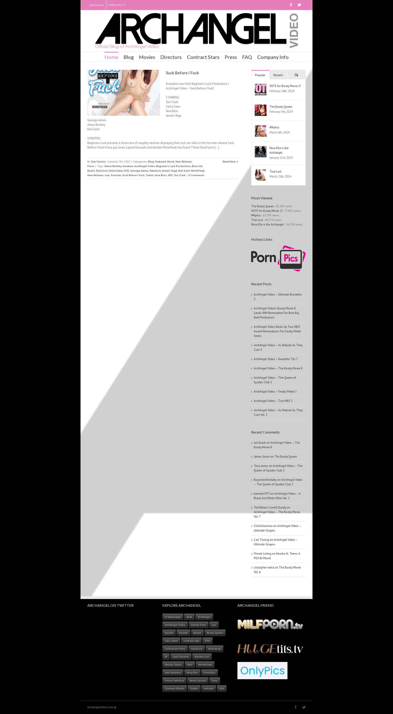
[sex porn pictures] (278, 248)
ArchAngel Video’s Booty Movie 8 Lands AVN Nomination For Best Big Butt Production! (276, 312)
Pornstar (116, 175)
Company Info (273, 57)
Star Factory (98, 161)
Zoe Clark (179, 175)
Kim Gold (184, 170)
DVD (126, 170)
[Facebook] (291, 5)
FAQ (247, 57)
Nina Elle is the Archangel (267, 224)
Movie (170, 161)
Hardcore (155, 170)
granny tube (96, 5)
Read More (229, 161)
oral (107, 175)
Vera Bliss (161, 175)
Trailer (150, 175)
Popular (260, 75)
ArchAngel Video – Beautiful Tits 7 (276, 359)
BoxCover (102, 170)
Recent (278, 75)
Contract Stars (203, 57)
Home (111, 57)
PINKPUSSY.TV (117, 5)
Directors (171, 57)
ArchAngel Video (144, 166)
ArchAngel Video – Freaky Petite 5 (275, 391)
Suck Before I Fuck (182, 72)
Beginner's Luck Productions (173, 166)
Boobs (91, 170)
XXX (170, 175)
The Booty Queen (281, 107)
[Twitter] (299, 5)
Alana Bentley (113, 166)
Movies (147, 57)
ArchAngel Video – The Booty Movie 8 (278, 368)
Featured (160, 161)
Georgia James (139, 170)
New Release (184, 161)
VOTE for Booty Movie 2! (285, 86)
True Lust (275, 171)
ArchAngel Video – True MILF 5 (273, 401)
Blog (128, 57)
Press (231, 57)
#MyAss (274, 127)
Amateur (128, 166)
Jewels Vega (169, 170)
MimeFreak (197, 170)
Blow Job (197, 166)
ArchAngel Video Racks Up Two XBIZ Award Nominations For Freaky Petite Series (277, 331)
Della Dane (116, 170)
